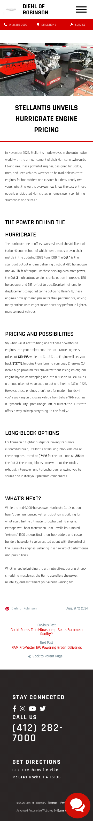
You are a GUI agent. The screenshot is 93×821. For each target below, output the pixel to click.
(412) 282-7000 (17, 25)
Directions (48, 25)
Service (80, 25)
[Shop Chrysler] (9, 9)
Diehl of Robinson (24, 609)
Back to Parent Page (48, 656)
